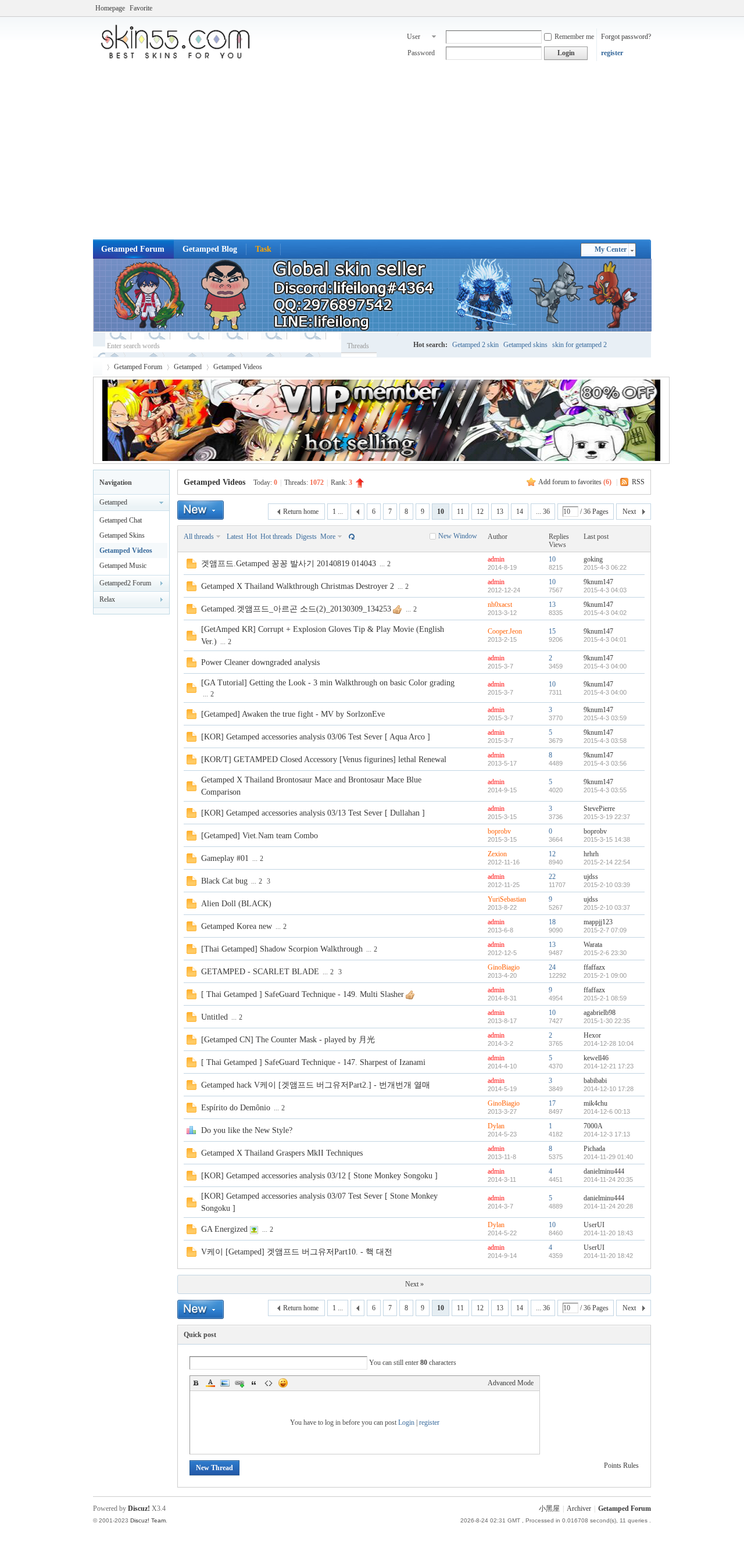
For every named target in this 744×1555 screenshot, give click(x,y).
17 (552, 1103)
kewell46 (596, 1058)
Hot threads (276, 536)
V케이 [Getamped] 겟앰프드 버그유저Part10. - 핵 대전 (296, 1251)
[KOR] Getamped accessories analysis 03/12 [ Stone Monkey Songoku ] (319, 1175)
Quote (254, 1383)
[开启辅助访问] (648, 8)
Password (421, 53)
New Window (457, 536)
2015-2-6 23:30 (605, 952)
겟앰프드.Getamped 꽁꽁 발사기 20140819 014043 (288, 563)
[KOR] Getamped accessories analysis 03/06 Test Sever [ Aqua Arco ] (315, 736)
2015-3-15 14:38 (607, 839)
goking (593, 559)
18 (552, 922)
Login (406, 1422)
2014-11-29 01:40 (608, 1156)
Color (210, 1383)
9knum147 (598, 582)
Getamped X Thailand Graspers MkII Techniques (282, 1153)
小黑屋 (549, 1508)
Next (629, 511)
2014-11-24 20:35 (608, 1179)
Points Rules (621, 1465)
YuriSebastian (507, 899)
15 (552, 631)
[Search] (393, 345)
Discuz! (139, 1508)
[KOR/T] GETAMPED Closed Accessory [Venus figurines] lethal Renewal (323, 759)
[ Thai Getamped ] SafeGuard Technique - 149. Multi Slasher (302, 994)
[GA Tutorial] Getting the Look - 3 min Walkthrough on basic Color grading (328, 682)
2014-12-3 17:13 (607, 1134)
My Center (611, 249)
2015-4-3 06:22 (605, 567)
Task (263, 249)
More (327, 536)
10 (552, 559)
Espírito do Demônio (235, 1107)
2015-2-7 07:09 (605, 930)
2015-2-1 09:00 (605, 975)
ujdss (591, 877)
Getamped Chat (120, 520)
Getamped (188, 367)
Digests (306, 536)
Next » (414, 1284)
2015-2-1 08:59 (605, 998)
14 (519, 511)
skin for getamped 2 (579, 345)
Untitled (214, 1017)
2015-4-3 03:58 (605, 740)
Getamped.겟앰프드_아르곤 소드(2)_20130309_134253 (296, 609)
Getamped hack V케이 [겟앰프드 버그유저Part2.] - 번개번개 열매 (315, 1085)
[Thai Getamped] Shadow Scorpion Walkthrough (282, 949)
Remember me (574, 37)
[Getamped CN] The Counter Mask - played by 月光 (288, 1039)
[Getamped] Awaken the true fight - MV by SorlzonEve (293, 714)
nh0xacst (500, 604)
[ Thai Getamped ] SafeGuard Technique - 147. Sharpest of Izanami (313, 1062)
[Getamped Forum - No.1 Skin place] (180, 58)
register (612, 53)
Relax (107, 599)
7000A (593, 1126)
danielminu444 (604, 1171)
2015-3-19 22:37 (607, 816)
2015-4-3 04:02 (605, 612)
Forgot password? (626, 37)
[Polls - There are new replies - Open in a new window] (191, 1132)
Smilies (283, 1383)
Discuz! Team (148, 1520)
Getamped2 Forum (125, 583)
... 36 (543, 511)
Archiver (579, 1508)
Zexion (497, 854)
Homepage (110, 8)
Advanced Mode (511, 1383)
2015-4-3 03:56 (605, 763)
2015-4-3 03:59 (605, 717)
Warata (593, 945)
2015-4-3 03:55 (605, 790)
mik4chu (595, 1103)
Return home (301, 511)
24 (552, 967)
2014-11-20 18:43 (608, 1232)
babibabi (595, 1081)
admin (496, 559)
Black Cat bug (224, 881)
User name (414, 38)
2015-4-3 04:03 (605, 590)
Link (239, 1383)
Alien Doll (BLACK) (236, 903)
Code (268, 1383)
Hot (251, 536)
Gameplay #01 (225, 858)
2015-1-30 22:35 (607, 1020)
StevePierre (599, 809)
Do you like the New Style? (246, 1130)
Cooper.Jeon (505, 631)
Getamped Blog (210, 249)
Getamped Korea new (236, 926)
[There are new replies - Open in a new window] (191, 566)
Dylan (496, 1126)
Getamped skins (525, 345)
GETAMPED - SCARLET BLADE (260, 971)
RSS (638, 482)
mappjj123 (598, 922)
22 (552, 877)
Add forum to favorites (574, 482)
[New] (200, 510)
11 (460, 511)
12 (480, 511)
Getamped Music (122, 566)
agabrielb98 (600, 1013)
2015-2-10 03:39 (607, 884)
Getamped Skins (122, 535)
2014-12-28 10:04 (609, 1043)
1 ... (337, 511)
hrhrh (591, 854)
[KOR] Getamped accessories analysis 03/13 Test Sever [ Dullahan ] (313, 813)
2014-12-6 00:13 (607, 1111)
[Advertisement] (372, 152)
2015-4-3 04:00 (605, 666)
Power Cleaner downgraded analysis (260, 662)
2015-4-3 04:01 (605, 639)
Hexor (592, 1035)
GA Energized (224, 1229)
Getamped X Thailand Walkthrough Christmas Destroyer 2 (297, 586)
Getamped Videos (237, 367)
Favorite (141, 8)
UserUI (594, 1225)
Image (225, 1383)
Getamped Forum (132, 249)
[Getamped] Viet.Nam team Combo (259, 835)
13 (499, 511)
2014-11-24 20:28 (608, 1206)
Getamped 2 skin (475, 345)
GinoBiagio (504, 967)
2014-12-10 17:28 (609, 1088)
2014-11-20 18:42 (608, 1255)
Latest (235, 536)
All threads (199, 536)
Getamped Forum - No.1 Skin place (97, 367)
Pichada (594, 1149)
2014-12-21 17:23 (609, 1066)
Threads (358, 346)
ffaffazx (594, 967)
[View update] (350, 536)
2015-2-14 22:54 (607, 862)
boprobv (499, 831)
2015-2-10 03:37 (607, 907)
